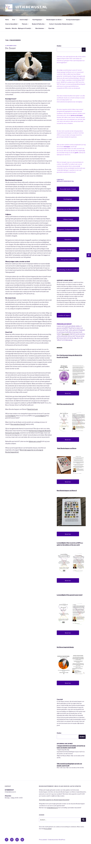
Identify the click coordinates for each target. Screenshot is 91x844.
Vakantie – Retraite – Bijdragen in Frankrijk (18, 28)
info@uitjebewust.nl (52, 807)
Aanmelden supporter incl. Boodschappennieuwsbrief (54, 799)
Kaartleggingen (37, 19)
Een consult (65, 334)
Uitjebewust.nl (31, 7)
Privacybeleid (47, 828)
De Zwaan (10, 48)
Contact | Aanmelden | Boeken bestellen (61, 24)
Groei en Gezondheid (11, 24)
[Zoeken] (84, 49)
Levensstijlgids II (40, 416)
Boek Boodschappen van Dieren (66, 448)
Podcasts (24, 24)
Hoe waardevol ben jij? (18, 424)
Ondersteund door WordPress (56, 839)
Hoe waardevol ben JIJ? (67, 404)
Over (13, 19)
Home (7, 19)
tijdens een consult (35, 441)
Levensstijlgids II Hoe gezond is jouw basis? (70, 595)
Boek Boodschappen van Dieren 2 (67, 490)
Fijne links (51, 28)
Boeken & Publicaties (38, 24)
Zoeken (59, 46)
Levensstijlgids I (10, 416)
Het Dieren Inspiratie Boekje (65, 647)
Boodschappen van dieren (53, 19)
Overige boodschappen (73, 19)
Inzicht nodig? (24, 19)
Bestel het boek (32, 409)
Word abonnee (39, 28)
